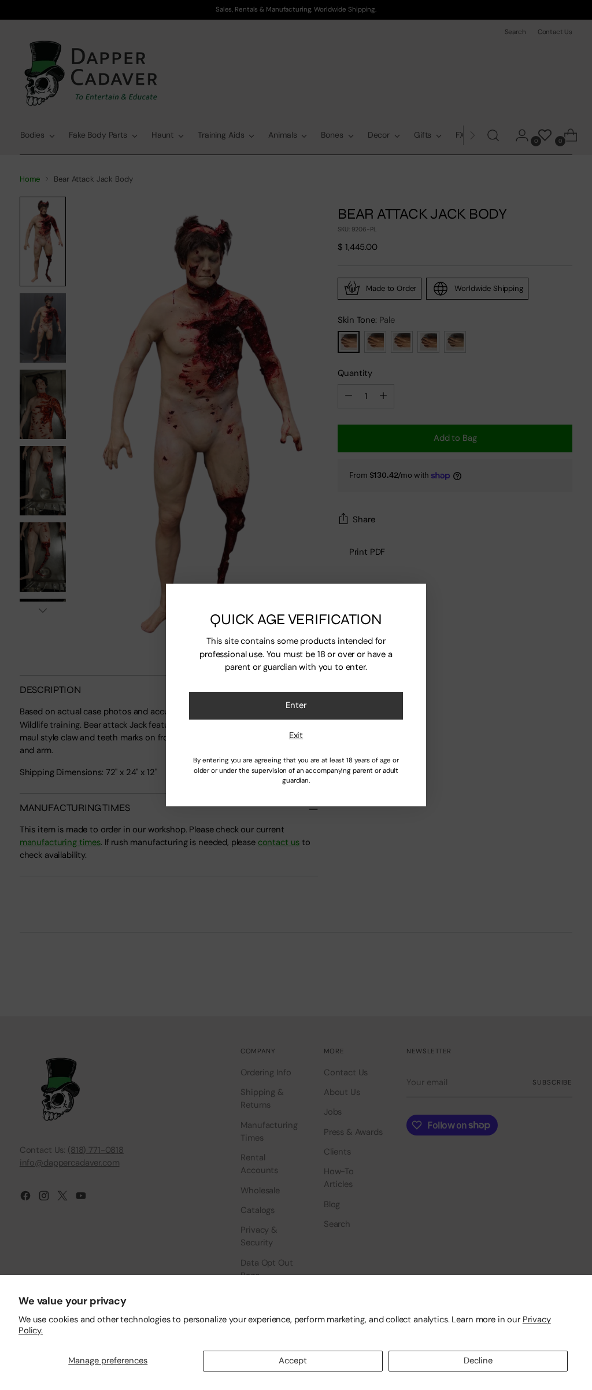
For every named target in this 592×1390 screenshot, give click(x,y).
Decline (478, 1360)
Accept (293, 1360)
